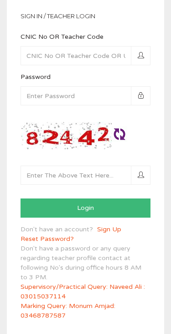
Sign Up (109, 229)
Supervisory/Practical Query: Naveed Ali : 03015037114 (83, 291)
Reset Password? (47, 239)
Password (36, 77)
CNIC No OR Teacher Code (62, 37)
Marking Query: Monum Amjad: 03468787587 (68, 310)
